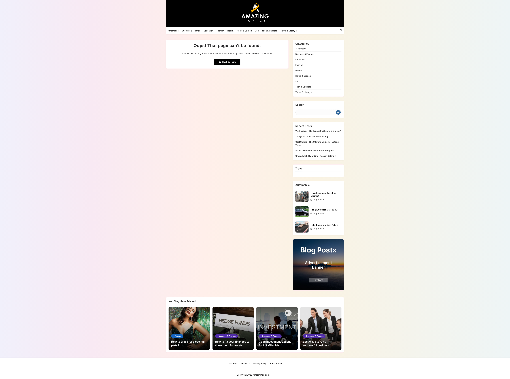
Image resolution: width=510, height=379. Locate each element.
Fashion (220, 30)
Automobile (173, 30)
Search (299, 104)
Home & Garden (244, 30)
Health (230, 30)
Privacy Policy (260, 363)
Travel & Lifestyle (288, 30)
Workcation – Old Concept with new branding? (318, 131)
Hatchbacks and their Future (324, 225)
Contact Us (245, 363)
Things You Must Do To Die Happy (311, 136)
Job (257, 30)
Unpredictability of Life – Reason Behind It (315, 156)
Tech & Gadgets (269, 30)
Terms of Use (275, 363)
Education (208, 30)
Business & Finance (191, 30)
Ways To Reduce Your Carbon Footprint (314, 150)
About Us (232, 363)
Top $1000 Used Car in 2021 (324, 209)
